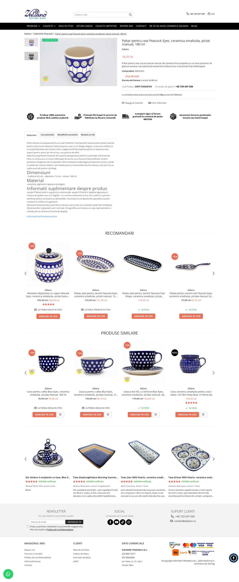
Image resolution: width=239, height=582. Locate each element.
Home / (28, 33)
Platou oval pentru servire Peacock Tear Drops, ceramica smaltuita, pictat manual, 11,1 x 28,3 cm (143, 295)
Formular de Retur (82, 557)
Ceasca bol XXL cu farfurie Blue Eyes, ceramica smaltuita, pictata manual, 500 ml (143, 393)
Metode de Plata (81, 549)
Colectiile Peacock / (44, 33)
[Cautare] (130, 14)
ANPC (76, 561)
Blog (194, 25)
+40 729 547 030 (185, 516)
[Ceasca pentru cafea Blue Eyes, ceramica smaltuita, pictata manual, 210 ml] (96, 363)
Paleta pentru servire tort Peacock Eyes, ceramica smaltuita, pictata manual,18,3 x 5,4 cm (191, 295)
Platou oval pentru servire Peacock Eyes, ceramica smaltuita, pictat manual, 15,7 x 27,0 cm (96, 295)
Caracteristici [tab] (47, 134)
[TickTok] (123, 522)
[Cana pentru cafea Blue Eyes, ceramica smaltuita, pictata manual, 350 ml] (48, 363)
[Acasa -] (40, 14)
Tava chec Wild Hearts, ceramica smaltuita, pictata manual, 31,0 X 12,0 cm (162, 477)
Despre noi (29, 549)
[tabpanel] (78, 62)
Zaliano (125, 49)
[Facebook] (110, 522)
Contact (28, 565)
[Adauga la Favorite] (60, 414)
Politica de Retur (81, 553)
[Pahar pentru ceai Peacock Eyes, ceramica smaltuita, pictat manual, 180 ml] (78, 62)
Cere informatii (158, 102)
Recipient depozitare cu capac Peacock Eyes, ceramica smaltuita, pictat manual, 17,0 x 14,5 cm (48, 295)
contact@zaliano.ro (185, 521)
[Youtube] (116, 522)
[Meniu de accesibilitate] (233, 558)
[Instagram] (129, 522)
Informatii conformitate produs (42, 216)
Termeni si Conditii (33, 553)
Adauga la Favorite (133, 102)
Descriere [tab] (31, 135)
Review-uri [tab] (88, 134)
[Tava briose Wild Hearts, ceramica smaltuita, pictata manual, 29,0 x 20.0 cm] (191, 454)
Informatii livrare (32, 561)
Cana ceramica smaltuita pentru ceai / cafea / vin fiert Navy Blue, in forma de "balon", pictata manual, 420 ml (191, 393)
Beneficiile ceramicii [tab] (68, 134)
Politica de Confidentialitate (60, 529)
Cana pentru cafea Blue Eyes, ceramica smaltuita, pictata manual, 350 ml (48, 393)
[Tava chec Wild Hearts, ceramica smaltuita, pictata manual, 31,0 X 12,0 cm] (143, 454)
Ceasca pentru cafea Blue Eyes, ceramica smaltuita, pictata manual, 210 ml (96, 393)
